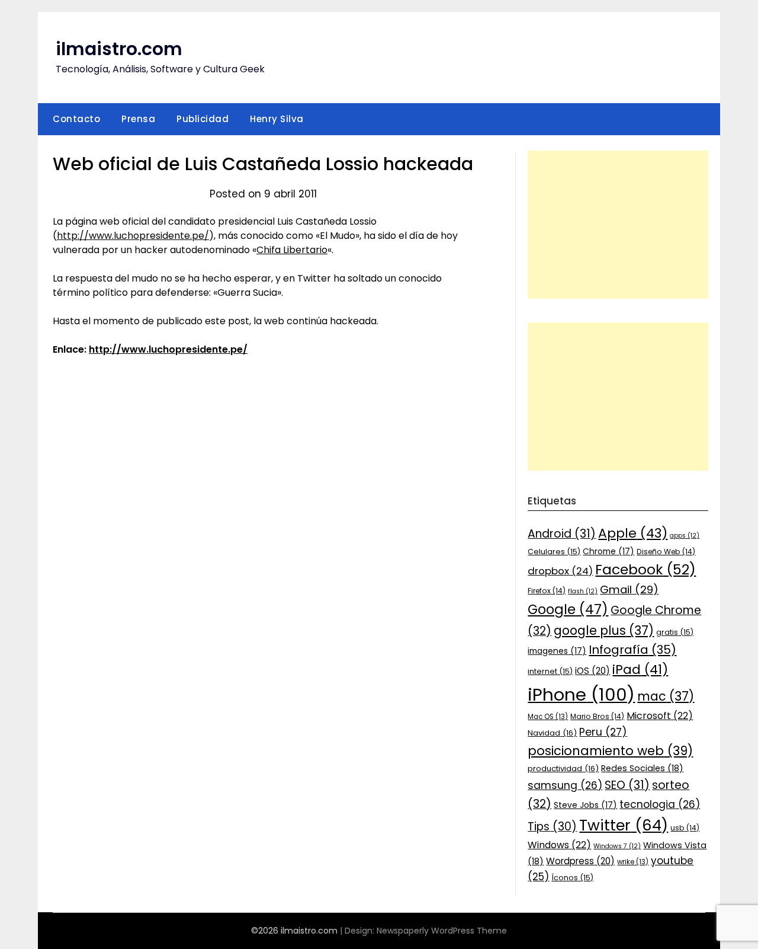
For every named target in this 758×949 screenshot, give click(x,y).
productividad (563, 768)
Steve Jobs (585, 805)
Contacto (76, 119)
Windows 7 (617, 846)
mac (665, 696)
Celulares (554, 552)
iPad (640, 669)
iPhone (581, 694)
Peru (603, 731)
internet (550, 671)
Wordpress (580, 861)
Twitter (623, 825)
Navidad (552, 733)
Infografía (632, 649)
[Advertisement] (618, 225)
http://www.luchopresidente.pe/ (133, 235)
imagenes (557, 651)
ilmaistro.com (119, 49)
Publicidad (202, 119)
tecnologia (659, 804)
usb (684, 828)
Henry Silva (277, 119)
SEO (627, 785)
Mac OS (548, 716)
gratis (674, 632)
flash (583, 591)
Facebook (645, 569)
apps (684, 535)
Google (568, 609)
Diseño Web (666, 552)
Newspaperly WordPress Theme (442, 931)
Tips (552, 827)
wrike (632, 862)
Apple (632, 533)
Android (562, 534)
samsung (565, 785)
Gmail (629, 589)
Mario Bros (597, 716)
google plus (604, 630)
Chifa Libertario (291, 250)
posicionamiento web (610, 750)
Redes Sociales (642, 768)
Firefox (547, 591)
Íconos (572, 878)
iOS (592, 670)
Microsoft (660, 716)
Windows (559, 845)
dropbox (560, 571)
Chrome (608, 551)
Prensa (138, 119)
